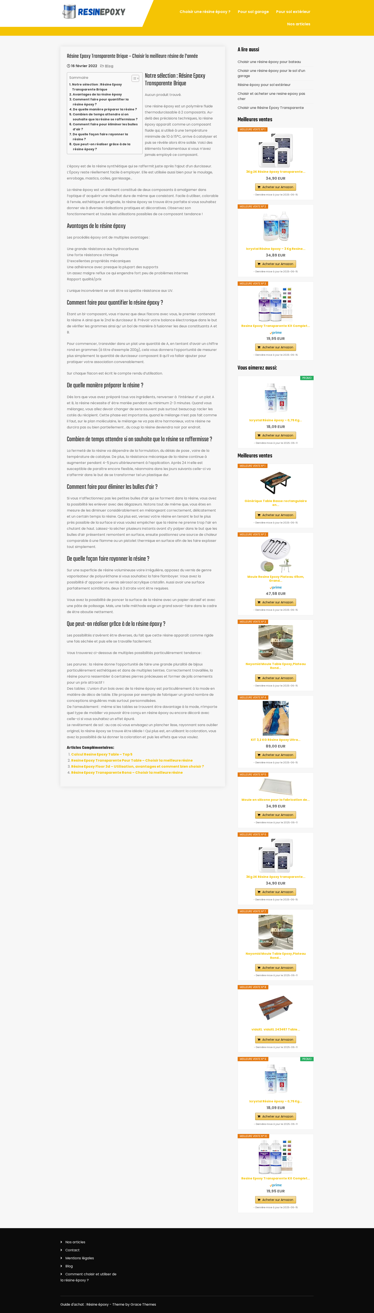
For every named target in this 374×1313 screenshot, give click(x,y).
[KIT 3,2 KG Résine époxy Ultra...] (275, 718)
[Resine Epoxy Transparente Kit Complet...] (275, 304)
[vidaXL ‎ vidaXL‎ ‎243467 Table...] (275, 1008)
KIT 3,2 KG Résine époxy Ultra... (275, 740)
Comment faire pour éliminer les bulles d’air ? (105, 126)
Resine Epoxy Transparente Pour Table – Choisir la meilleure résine (132, 760)
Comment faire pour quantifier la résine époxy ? (101, 102)
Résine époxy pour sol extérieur (264, 84)
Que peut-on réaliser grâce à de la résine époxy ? (101, 146)
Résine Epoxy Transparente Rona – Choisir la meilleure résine (127, 772)
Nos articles (298, 24)
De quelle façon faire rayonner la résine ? (100, 136)
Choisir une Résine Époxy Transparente (271, 107)
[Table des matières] (135, 78)
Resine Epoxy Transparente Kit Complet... (275, 326)
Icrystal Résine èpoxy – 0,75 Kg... (275, 420)
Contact (72, 1250)
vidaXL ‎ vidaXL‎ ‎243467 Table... (275, 1029)
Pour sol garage (253, 11)
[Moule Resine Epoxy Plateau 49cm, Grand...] (275, 555)
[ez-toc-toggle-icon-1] (133, 78)
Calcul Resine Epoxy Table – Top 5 (101, 754)
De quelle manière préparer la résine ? (105, 109)
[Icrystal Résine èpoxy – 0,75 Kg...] (275, 398)
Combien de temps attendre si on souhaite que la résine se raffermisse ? (105, 116)
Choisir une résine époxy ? (205, 11)
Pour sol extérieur (293, 11)
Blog (109, 65)
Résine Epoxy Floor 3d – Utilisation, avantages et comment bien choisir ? (137, 766)
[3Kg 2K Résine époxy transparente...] (275, 150)
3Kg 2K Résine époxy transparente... (275, 172)
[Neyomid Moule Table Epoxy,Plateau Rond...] (275, 642)
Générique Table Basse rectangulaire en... (276, 503)
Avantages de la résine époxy (97, 94)
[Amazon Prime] (276, 331)
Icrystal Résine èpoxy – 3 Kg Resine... (275, 249)
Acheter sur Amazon (277, 187)
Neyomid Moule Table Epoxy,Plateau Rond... (276, 666)
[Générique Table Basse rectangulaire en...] (275, 483)
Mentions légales (79, 1258)
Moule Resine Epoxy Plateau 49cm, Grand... (275, 579)
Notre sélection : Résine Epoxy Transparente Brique (97, 87)
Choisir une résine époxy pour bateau (269, 61)
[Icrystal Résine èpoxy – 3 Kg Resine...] (275, 227)
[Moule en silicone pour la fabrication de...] (275, 787)
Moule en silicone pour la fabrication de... (276, 800)
